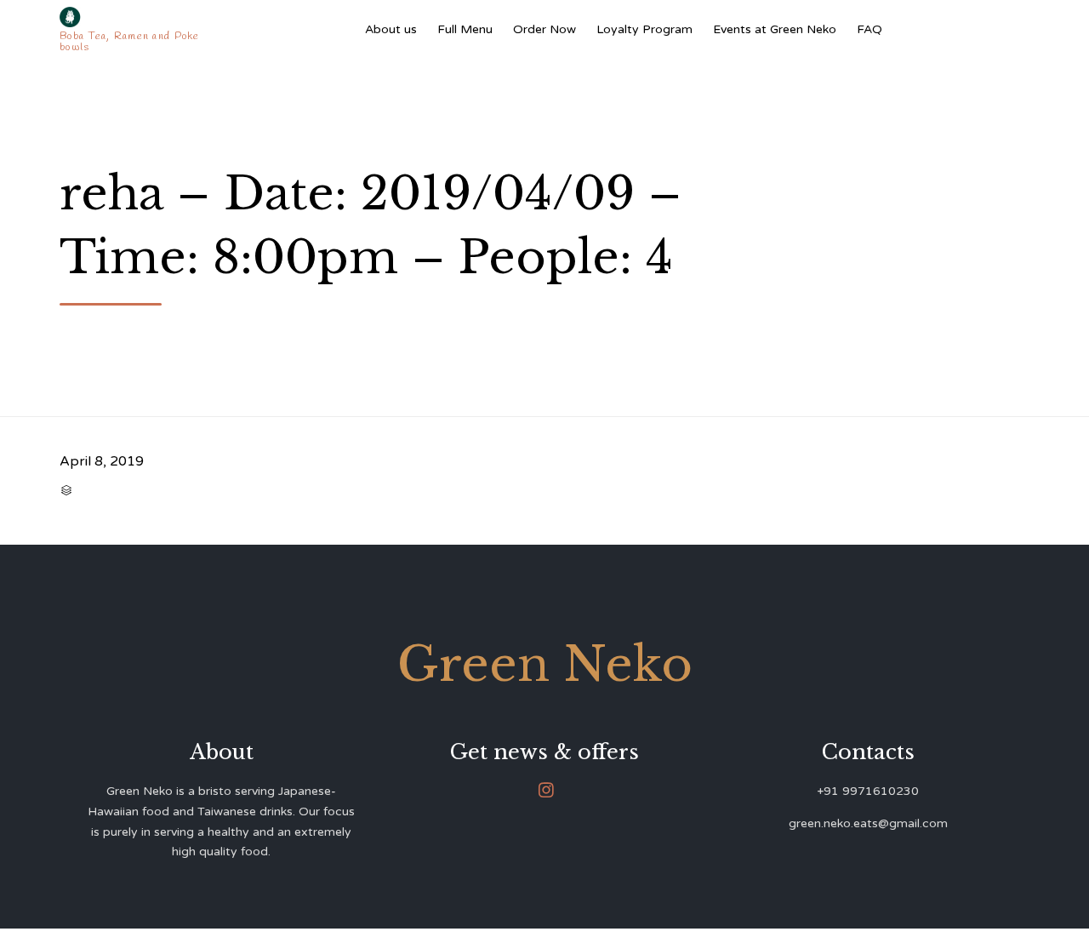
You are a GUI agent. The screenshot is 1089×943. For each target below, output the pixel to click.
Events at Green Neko (774, 29)
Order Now (544, 29)
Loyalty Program (644, 29)
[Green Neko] (133, 17)
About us (391, 29)
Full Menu (465, 29)
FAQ (869, 29)
